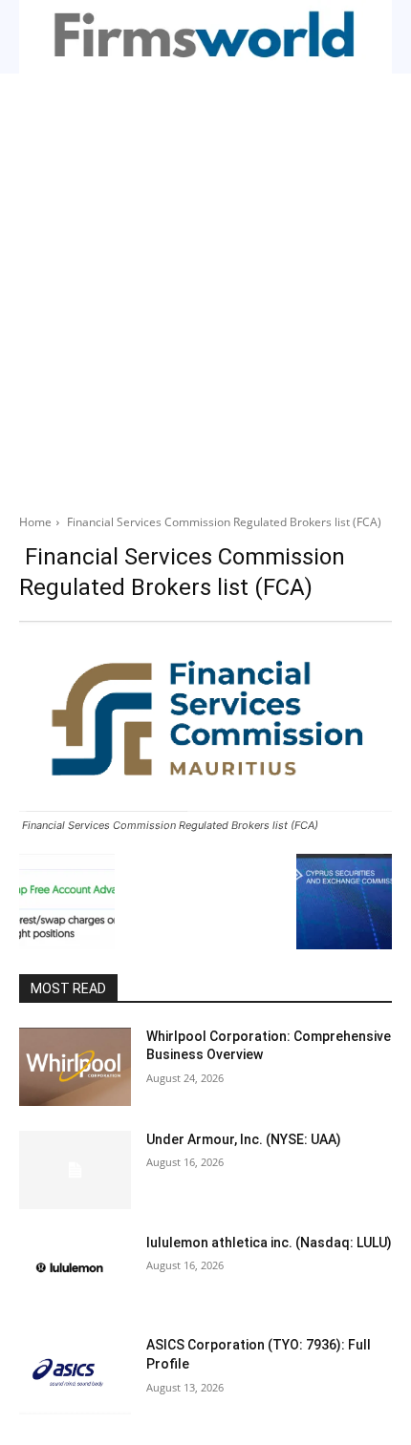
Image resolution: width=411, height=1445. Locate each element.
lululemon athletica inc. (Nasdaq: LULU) (269, 1242)
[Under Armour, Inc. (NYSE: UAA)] (75, 1170)
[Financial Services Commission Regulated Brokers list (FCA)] (205, 716)
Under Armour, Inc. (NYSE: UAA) (243, 1139)
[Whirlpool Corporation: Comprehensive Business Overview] (75, 1067)
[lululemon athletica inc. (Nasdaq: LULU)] (75, 1273)
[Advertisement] (205, 288)
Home (35, 522)
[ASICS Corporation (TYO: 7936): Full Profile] (75, 1375)
